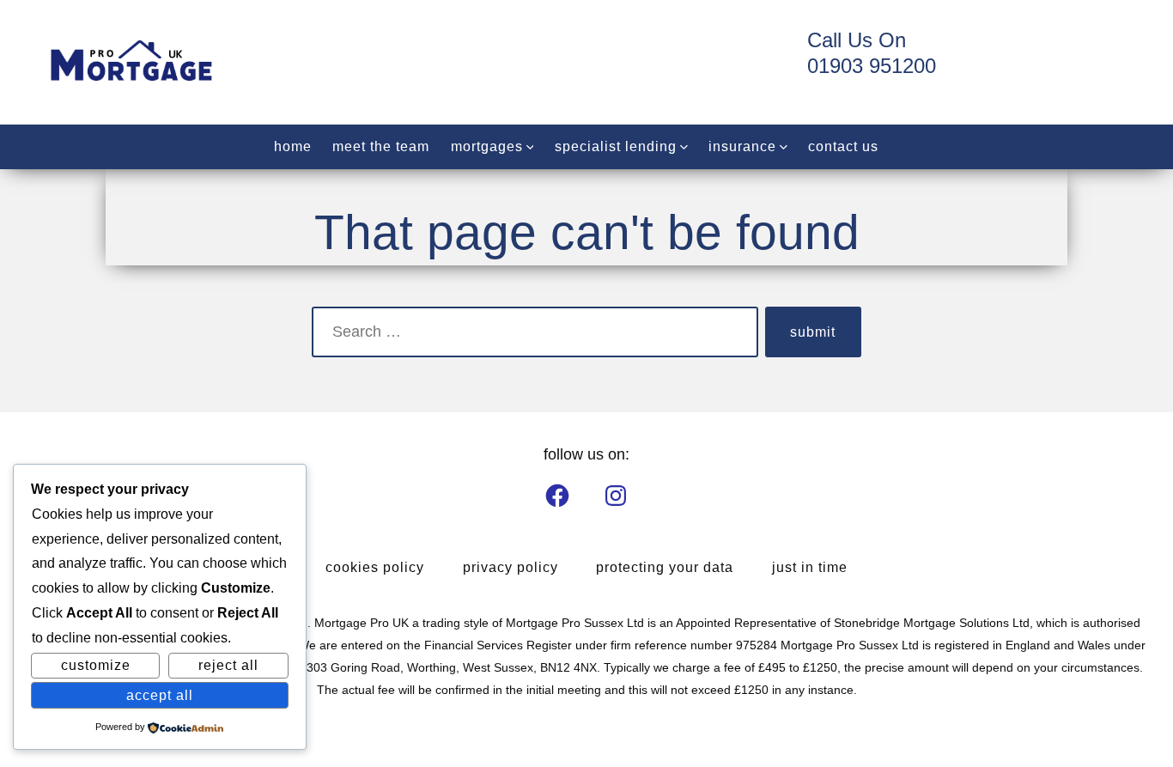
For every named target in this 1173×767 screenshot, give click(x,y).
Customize (96, 665)
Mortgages (487, 146)
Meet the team (380, 146)
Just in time (810, 567)
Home (293, 146)
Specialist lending (616, 146)
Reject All (228, 665)
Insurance (742, 146)
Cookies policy (374, 567)
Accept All (159, 695)
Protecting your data (664, 567)
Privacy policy (510, 567)
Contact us (843, 146)
